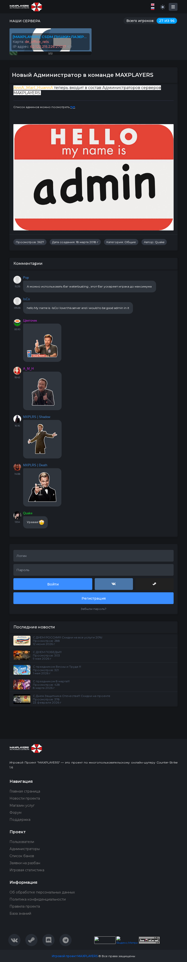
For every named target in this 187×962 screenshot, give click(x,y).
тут (72, 107)
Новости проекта (24, 798)
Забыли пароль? (93, 609)
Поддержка (19, 819)
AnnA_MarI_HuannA (33, 87)
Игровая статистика (26, 870)
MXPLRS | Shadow (36, 417)
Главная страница (24, 791)
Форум (15, 812)
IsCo (26, 299)
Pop (26, 277)
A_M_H (28, 368)
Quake (159, 242)
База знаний (20, 913)
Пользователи (21, 842)
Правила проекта (24, 906)
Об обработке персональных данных (42, 892)
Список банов (21, 856)
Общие (130, 242)
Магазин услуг (22, 805)
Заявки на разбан (24, 863)
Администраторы (24, 849)
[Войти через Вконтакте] (114, 584)
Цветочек (30, 320)
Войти (53, 584)
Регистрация (94, 598)
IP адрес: (39, 46)
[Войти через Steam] (154, 584)
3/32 (50, 53)
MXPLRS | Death (35, 465)
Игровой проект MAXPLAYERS (75, 956)
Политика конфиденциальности (37, 899)
